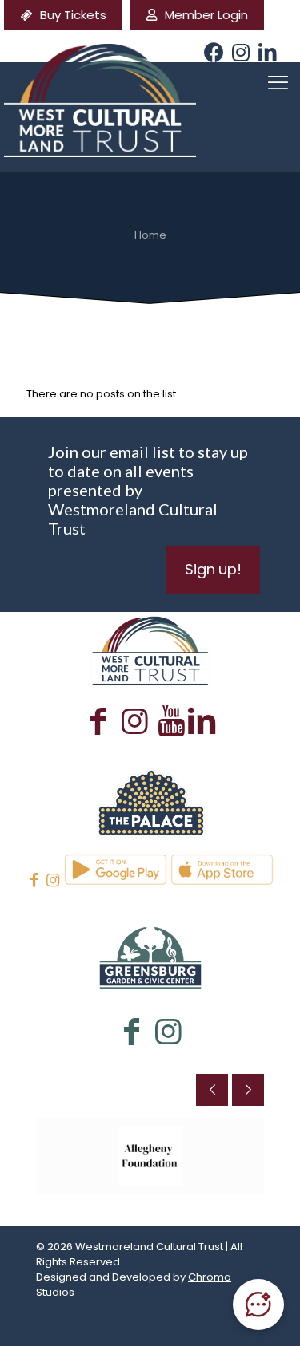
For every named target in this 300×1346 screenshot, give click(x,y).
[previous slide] (212, 1090)
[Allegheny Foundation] (150, 1156)
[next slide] (248, 1090)
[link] (150, 801)
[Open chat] (258, 1304)
